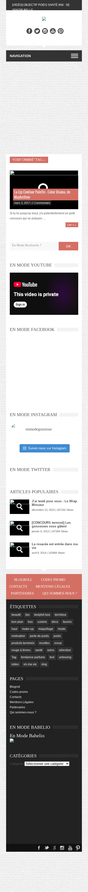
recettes (44, 643)
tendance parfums (33, 657)
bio (27, 614)
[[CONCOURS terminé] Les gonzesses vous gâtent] (19, 528)
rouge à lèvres (21, 650)
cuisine (42, 622)
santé (39, 650)
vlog (44, 664)
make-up (28, 629)
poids (57, 636)
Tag (13, 657)
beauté (16, 614)
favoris (67, 622)
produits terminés (22, 643)
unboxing (65, 657)
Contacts (18, 586)
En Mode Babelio (27, 735)
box (30, 622)
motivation (18, 636)
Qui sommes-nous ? (60, 593)
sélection (65, 650)
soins (50, 650)
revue (58, 643)
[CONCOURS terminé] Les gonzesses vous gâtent (51, 524)
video (15, 664)
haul (14, 629)
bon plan (17, 622)
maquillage (45, 629)
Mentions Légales (53, 586)
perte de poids (39, 636)
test (52, 657)
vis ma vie (30, 664)
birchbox (60, 614)
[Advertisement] (44, 108)
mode (62, 629)
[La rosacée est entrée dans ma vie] (19, 549)
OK (68, 246)
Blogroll (23, 580)
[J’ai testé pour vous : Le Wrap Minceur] (19, 506)
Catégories (17, 764)
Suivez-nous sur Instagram (47, 448)
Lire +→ (72, 224)
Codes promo (53, 580)
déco (55, 622)
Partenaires (22, 593)
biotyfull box (42, 614)
